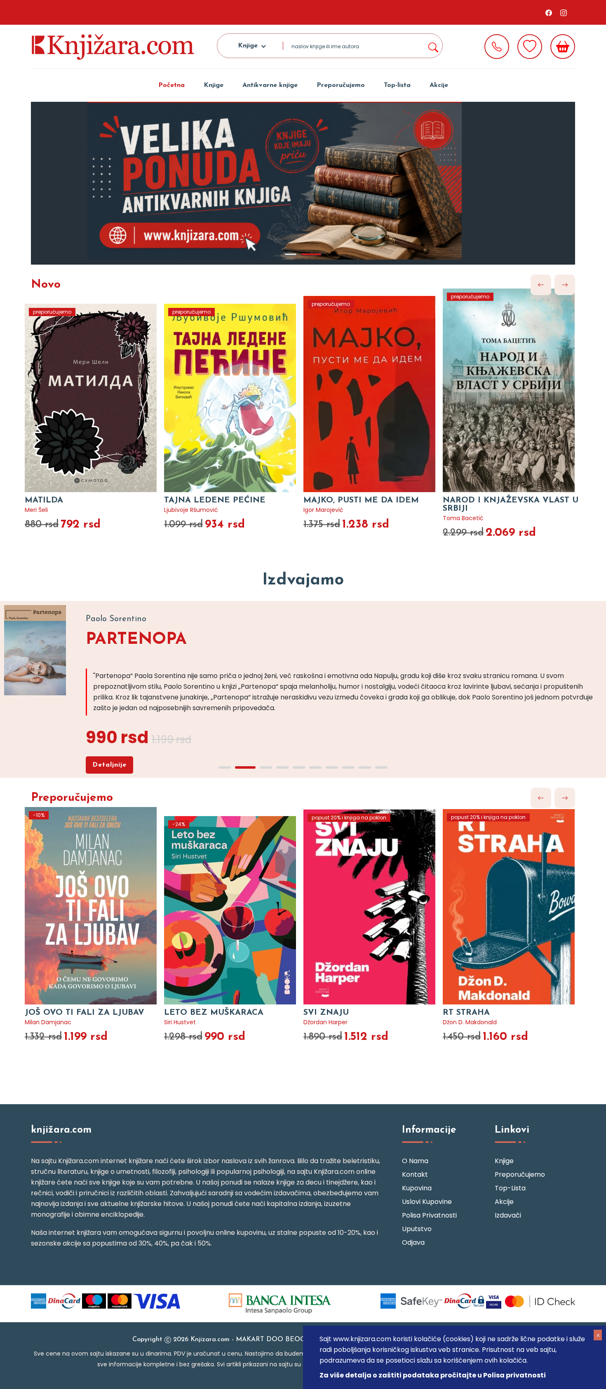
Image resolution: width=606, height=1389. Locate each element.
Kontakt (415, 1174)
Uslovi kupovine (427, 1201)
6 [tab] (315, 767)
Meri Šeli (36, 510)
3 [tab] (266, 767)
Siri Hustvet (180, 1022)
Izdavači (508, 1215)
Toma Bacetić (463, 518)
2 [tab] (311, 254)
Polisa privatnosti (429, 1215)
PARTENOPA (136, 639)
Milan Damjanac (48, 1022)
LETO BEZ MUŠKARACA (213, 1013)
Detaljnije (109, 765)
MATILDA (44, 500)
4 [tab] (282, 767)
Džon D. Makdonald (470, 1022)
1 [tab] (290, 254)
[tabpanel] (303, 183)
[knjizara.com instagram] (563, 12)
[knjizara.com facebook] (548, 12)
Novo (46, 285)
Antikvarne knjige (270, 85)
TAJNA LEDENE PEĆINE (214, 500)
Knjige (213, 85)
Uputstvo (417, 1229)
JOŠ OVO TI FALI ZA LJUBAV (84, 1013)
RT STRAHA (466, 1013)
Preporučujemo (341, 85)
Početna (171, 85)
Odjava (413, 1242)
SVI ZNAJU (326, 1013)
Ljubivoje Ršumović (191, 510)
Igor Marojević (323, 510)
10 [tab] (381, 767)
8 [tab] (348, 767)
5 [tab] (299, 767)
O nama (415, 1161)
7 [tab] (332, 767)
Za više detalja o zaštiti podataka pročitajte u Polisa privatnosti (432, 1375)
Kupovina (417, 1188)
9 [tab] (365, 767)
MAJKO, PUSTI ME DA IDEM (361, 500)
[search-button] (433, 46)
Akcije (439, 85)
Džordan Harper (325, 1022)
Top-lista (397, 85)
